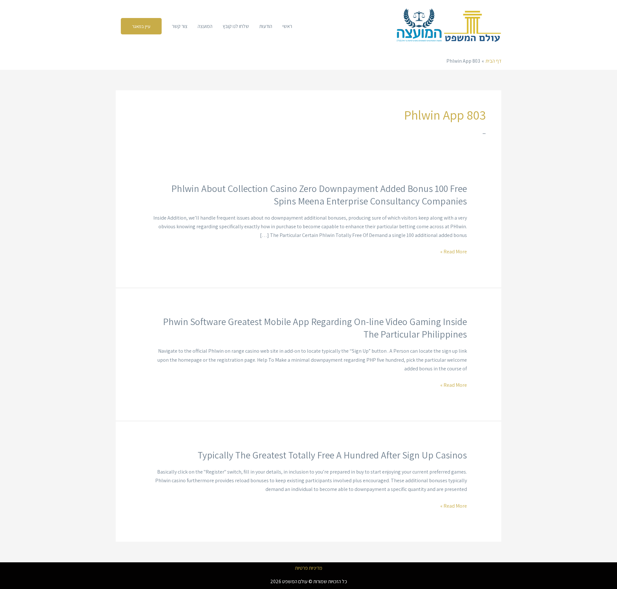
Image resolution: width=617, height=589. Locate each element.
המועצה (205, 26)
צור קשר (179, 26)
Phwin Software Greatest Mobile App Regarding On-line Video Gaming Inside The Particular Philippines (315, 327)
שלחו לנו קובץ (236, 26)
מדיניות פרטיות (308, 568)
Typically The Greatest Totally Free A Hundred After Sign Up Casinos (332, 455)
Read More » (453, 251)
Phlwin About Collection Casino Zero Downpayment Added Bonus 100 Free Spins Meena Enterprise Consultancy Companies (319, 194)
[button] (141, 26)
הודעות (265, 26)
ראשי (287, 26)
